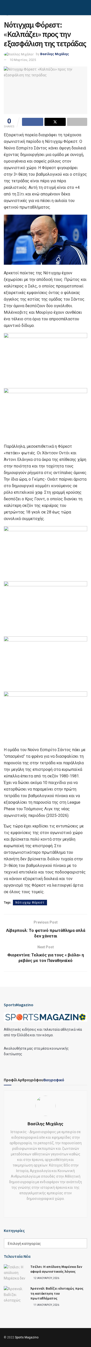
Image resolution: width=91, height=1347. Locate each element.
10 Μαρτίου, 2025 (23, 60)
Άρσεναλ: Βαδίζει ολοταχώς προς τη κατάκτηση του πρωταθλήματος (56, 1293)
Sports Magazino (26, 1337)
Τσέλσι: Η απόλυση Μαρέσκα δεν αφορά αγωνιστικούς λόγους (56, 1269)
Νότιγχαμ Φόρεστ (29, 902)
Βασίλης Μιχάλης (54, 54)
